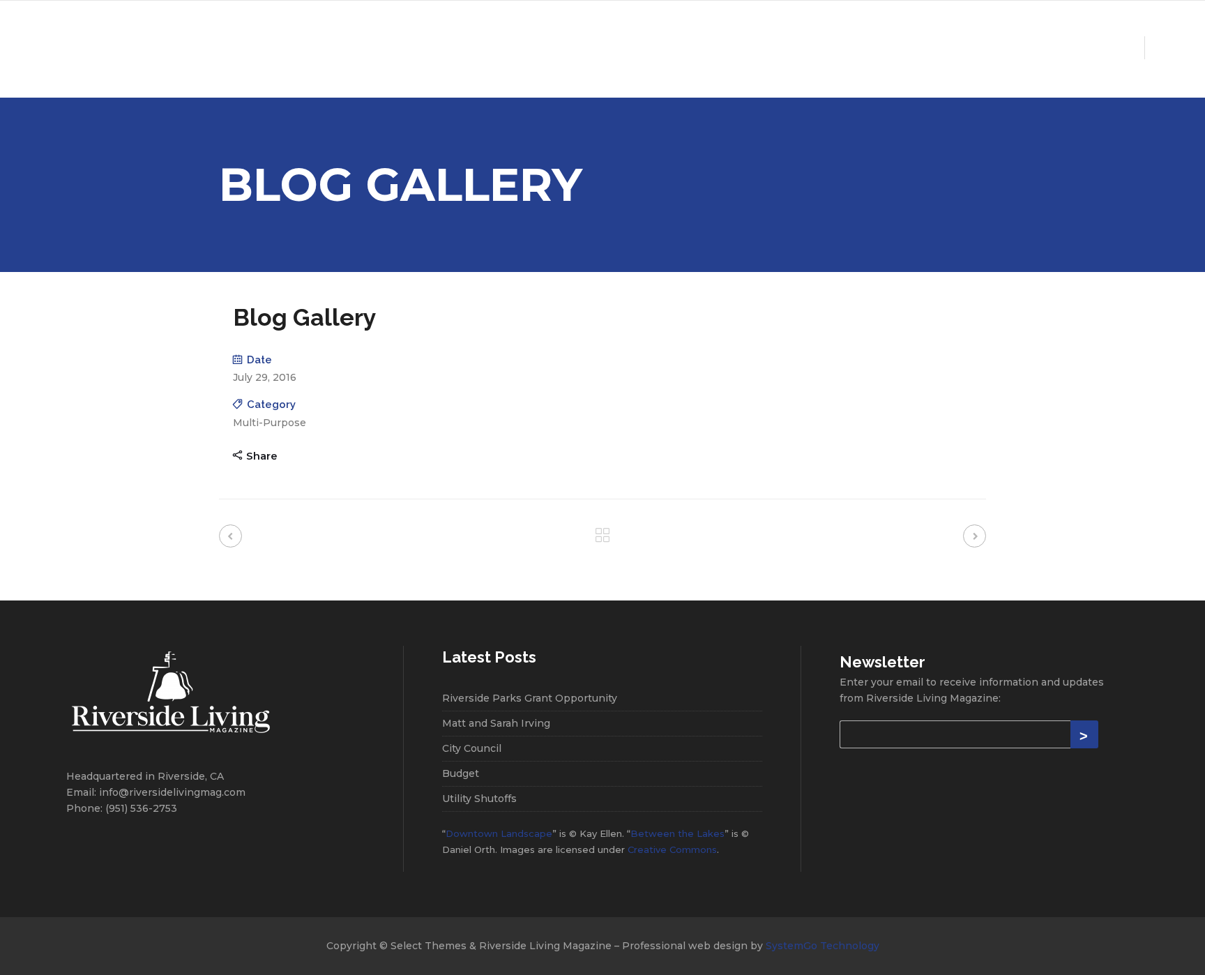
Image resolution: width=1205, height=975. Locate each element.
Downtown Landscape (499, 833)
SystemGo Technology (822, 945)
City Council (471, 748)
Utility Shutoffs (479, 798)
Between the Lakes (677, 833)
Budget (460, 773)
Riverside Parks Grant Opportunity (529, 698)
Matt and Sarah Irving (496, 723)
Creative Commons (672, 849)
